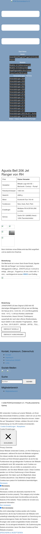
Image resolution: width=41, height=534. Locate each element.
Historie (12, 59)
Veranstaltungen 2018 (17, 94)
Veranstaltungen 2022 (17, 84)
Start (20, 51)
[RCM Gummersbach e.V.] (20, 2)
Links (7, 363)
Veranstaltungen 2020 (17, 89)
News (24, 51)
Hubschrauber (14, 73)
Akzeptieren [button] (21, 426)
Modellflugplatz (19, 57)
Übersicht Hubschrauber (13, 334)
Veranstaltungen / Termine (22, 76)
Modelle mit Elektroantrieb (18, 68)
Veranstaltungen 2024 (17, 78)
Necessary (6, 486)
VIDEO (25, 274)
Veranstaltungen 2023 (17, 81)
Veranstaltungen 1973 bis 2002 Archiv (22, 116)
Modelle (22, 62)
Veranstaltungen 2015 (17, 103)
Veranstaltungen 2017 (17, 97)
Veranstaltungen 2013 (17, 108)
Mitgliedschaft (25, 119)
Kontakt (32, 119)
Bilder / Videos (14, 119)
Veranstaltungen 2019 (17, 92)
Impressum (9, 357)
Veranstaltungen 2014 (17, 105)
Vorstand (36, 57)
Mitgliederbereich (11, 391)
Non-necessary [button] (5, 505)
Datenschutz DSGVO (12, 360)
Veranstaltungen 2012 (17, 111)
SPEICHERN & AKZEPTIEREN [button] (11, 532)
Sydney (4, 405)
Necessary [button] (4, 483)
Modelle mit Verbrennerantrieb (20, 65)
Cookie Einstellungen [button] (8, 426)
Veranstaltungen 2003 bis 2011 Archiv (22, 113)
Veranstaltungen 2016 (17, 100)
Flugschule (29, 57)
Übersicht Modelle (11, 329)
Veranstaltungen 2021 (17, 86)
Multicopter (23, 73)
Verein (22, 54)
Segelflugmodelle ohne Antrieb (20, 70)
